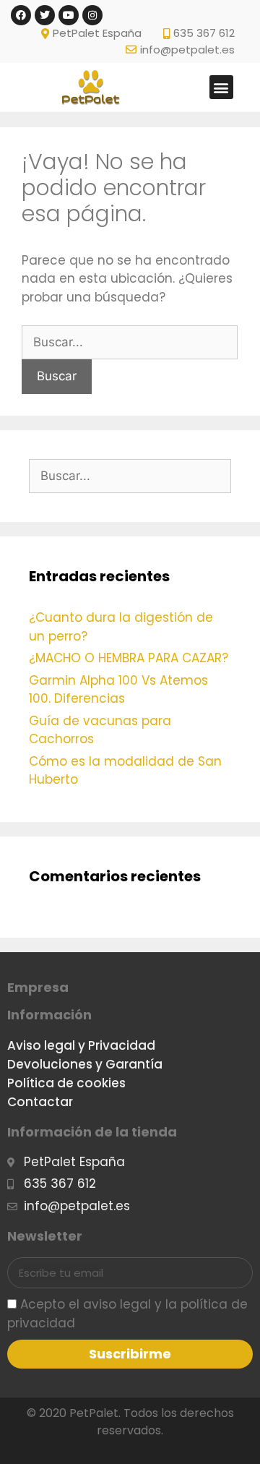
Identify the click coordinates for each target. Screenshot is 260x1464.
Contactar (40, 1101)
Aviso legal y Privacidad (81, 1045)
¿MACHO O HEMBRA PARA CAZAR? (128, 658)
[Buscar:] (130, 342)
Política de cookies (66, 1083)
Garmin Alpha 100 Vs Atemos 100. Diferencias (118, 690)
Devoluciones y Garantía (84, 1064)
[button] (221, 87)
